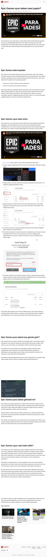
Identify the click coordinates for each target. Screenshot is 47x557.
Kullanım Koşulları (34, 547)
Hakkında (23, 547)
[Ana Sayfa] (4, 2)
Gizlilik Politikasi (39, 547)
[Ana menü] (44, 2)
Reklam (44, 547)
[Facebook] (7, 550)
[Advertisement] (23, 59)
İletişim (29, 547)
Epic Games (6, 162)
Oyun (2, 5)
